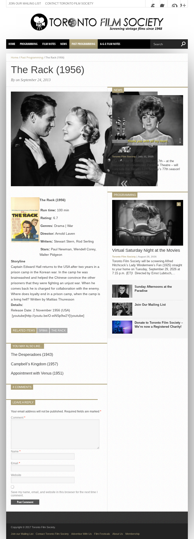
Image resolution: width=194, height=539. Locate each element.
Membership (132, 533)
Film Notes (49, 44)
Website (16, 475)
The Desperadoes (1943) (32, 355)
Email (15, 463)
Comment (18, 417)
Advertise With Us (81, 533)
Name (16, 451)
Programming (29, 44)
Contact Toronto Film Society (69, 3)
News (63, 44)
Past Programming (83, 44)
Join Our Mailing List (150, 304)
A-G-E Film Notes (110, 44)
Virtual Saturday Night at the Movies (146, 250)
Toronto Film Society (124, 156)
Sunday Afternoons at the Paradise (153, 288)
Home (12, 44)
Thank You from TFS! (132, 150)
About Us (117, 533)
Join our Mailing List (25, 3)
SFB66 (43, 330)
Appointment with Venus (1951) (37, 373)
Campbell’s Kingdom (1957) (34, 364)
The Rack (58, 330)
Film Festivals (102, 533)
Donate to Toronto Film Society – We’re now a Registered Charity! (159, 324)
